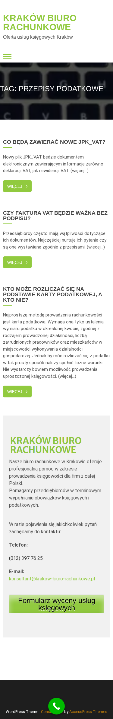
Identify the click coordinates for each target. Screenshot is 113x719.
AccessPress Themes (88, 711)
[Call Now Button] (56, 706)
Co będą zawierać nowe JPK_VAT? (54, 142)
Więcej (14, 186)
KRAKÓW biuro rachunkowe (40, 22)
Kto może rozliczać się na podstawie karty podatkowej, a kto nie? (52, 294)
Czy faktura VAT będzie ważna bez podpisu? (55, 215)
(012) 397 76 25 (26, 558)
